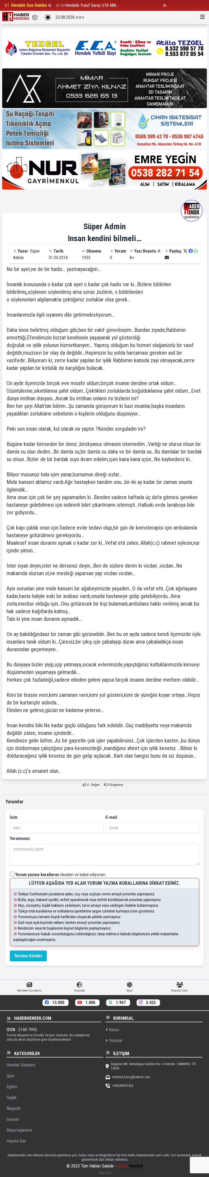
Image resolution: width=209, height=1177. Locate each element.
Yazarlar (115, 1040)
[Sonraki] (165, 5)
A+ (132, 257)
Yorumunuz (20, 838)
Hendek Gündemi (21, 1065)
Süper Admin (105, 226)
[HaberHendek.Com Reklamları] (104, 47)
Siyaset (13, 1119)
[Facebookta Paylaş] (191, 251)
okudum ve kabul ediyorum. (60, 874)
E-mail (111, 817)
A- (160, 251)
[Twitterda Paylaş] (185, 251)
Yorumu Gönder (28, 955)
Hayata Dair (16, 1141)
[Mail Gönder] (167, 257)
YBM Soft (104, 1173)
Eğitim (12, 1086)
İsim (13, 817)
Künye (113, 1029)
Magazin (14, 1108)
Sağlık (12, 1097)
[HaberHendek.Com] (15, 17)
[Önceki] (50, 5)
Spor (11, 1075)
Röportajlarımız (19, 1130)
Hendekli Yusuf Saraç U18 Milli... (91, 5)
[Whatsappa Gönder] (196, 251)
